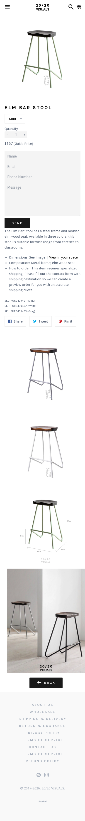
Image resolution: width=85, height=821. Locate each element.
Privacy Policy (42, 733)
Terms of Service (42, 740)
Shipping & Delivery (42, 719)
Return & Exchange (42, 726)
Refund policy (42, 761)
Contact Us (42, 747)
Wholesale (43, 712)
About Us (42, 705)
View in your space (63, 257)
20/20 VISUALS (53, 788)
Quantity (11, 129)
